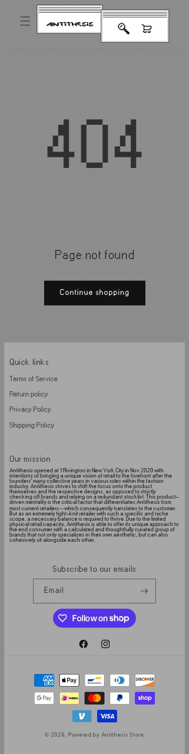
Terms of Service (33, 378)
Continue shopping (95, 292)
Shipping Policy (31, 425)
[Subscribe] (143, 591)
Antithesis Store (122, 735)
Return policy (28, 394)
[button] (25, 21)
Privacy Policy (30, 409)
